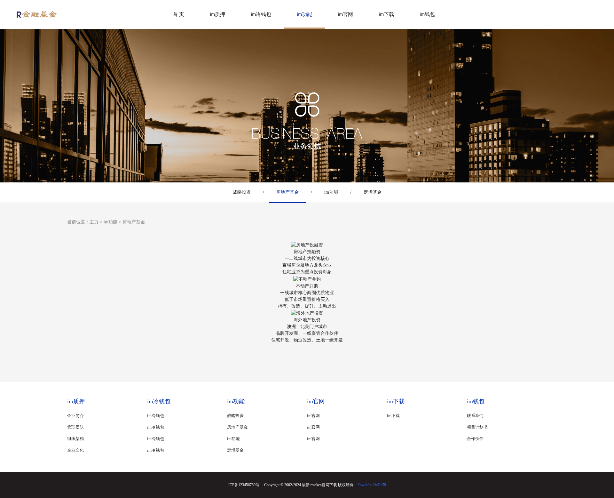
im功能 (304, 14)
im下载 (386, 14)
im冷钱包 (261, 14)
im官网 (345, 14)
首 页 (178, 14)
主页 (94, 222)
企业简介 (75, 415)
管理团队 (75, 427)
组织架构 (75, 438)
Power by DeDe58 (372, 485)
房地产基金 (287, 192)
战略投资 (242, 192)
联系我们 (475, 415)
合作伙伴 (475, 438)
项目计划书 (477, 427)
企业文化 (75, 450)
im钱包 (427, 14)
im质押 (217, 14)
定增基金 (373, 192)
